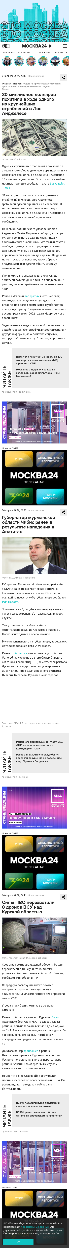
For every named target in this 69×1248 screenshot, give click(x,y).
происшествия (9, 392)
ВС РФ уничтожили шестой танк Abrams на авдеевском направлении (39, 1114)
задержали (32, 296)
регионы (23, 777)
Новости (17, 83)
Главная (6, 83)
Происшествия (36, 76)
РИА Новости (10, 602)
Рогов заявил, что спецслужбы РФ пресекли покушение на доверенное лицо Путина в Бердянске (39, 758)
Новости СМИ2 (10, 448)
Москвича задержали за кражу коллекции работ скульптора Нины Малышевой (38, 373)
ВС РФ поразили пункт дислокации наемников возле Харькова (38, 1104)
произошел (30, 1051)
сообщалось (19, 653)
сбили (55, 1017)
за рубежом (25, 392)
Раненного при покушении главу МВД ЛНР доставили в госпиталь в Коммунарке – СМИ (39, 745)
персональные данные (35, 1227)
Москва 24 (34, 46)
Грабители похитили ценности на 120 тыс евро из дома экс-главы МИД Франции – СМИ (39, 360)
